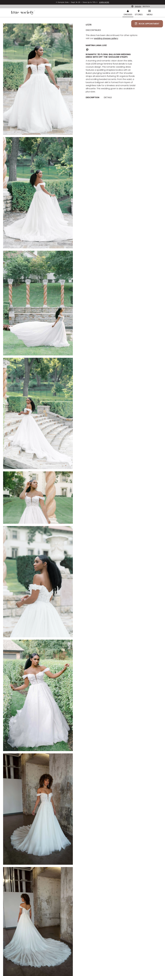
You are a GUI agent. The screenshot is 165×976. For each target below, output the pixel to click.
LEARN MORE (104, 2)
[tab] (93, 97)
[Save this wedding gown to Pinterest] (87, 49)
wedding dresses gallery (106, 38)
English (138, 6)
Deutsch (146, 6)
